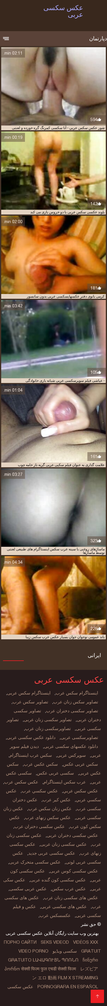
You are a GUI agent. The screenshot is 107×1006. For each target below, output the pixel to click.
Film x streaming (78, 977)
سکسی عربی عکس (55, 773)
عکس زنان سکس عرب (50, 808)
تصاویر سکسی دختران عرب (72, 710)
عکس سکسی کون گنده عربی (58, 880)
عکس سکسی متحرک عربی (35, 862)
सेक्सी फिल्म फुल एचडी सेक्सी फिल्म (48, 969)
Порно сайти (20, 942)
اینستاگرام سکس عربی (29, 693)
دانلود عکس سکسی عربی (31, 737)
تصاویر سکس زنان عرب (75, 702)
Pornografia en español (67, 986)
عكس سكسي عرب (40, 791)
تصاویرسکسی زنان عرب (48, 728)
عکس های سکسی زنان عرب (71, 897)
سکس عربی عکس (80, 764)
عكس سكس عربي (80, 791)
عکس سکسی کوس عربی (74, 871)
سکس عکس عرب (41, 764)
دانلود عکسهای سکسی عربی (71, 746)
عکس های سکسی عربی (64, 906)
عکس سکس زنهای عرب (48, 817)
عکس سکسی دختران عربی (72, 835)
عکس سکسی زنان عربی (63, 844)
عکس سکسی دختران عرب (39, 826)
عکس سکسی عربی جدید (51, 853)
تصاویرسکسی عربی (79, 737)
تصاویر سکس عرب (30, 702)
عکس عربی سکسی (28, 888)
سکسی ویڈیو (65, 951)
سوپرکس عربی (71, 755)
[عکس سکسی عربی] (97, 996)
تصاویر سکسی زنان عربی (48, 719)
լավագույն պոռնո (55, 960)
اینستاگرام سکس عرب (77, 693)
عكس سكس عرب (21, 782)
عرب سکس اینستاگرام (64, 782)
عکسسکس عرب (55, 915)
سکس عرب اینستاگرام (31, 755)
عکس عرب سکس (69, 888)
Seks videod (55, 942)
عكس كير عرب (57, 799)
